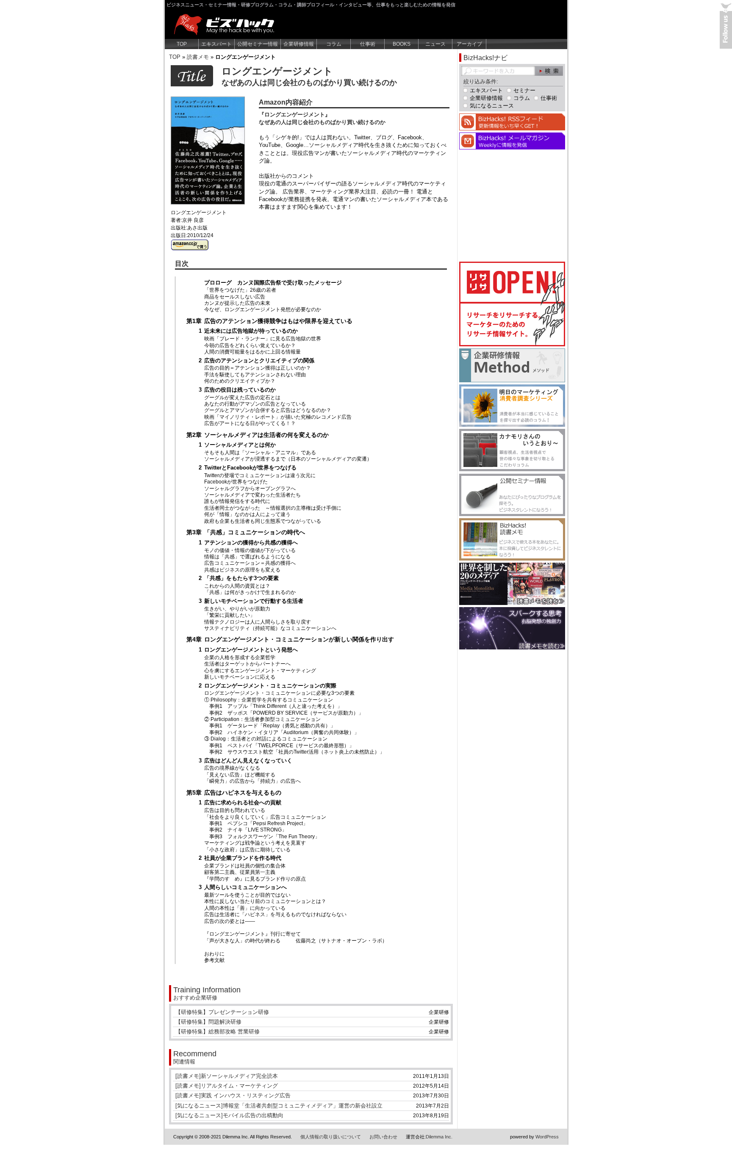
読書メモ (198, 57)
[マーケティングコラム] (512, 425)
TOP (182, 44)
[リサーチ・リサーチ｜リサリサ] (512, 344)
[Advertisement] (512, 204)
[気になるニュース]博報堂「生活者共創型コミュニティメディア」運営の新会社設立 (279, 1105)
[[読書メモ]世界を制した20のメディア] (512, 603)
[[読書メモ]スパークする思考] (512, 647)
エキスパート (216, 44)
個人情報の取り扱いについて (330, 1136)
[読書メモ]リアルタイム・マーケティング (226, 1086)
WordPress (547, 1136)
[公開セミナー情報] (512, 514)
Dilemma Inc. (439, 1136)
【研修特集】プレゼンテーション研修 (222, 1012)
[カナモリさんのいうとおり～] (512, 469)
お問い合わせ (383, 1136)
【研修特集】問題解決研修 (208, 1022)
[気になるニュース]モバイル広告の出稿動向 (229, 1115)
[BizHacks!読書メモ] (512, 558)
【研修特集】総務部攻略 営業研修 (217, 1031)
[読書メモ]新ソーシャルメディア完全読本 (226, 1076)
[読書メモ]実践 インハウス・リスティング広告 (233, 1095)
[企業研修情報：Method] (512, 380)
